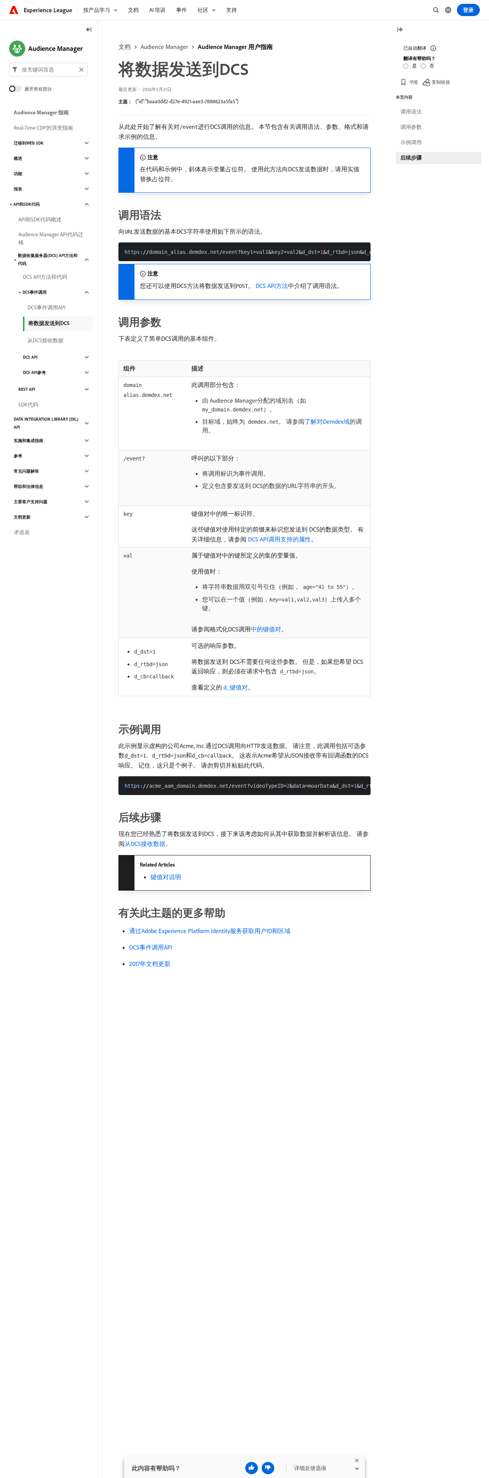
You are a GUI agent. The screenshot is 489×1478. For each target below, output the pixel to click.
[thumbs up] (251, 1468)
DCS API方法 (272, 285)
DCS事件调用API (150, 947)
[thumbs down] (268, 1468)
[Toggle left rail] (89, 30)
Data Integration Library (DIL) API (46, 423)
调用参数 (411, 127)
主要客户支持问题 (30, 501)
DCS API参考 (34, 372)
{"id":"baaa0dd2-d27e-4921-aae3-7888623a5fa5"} (187, 101)
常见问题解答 (26, 471)
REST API (26, 389)
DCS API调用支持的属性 (278, 539)
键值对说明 (166, 877)
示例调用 (411, 142)
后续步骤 (411, 157)
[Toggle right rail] (399, 30)
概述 (18, 158)
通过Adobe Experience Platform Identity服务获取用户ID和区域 (209, 931)
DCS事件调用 (35, 292)
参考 (18, 456)
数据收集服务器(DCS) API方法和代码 (48, 259)
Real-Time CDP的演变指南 (43, 127)
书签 (413, 82)
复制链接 (441, 82)
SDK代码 (28, 404)
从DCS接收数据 (145, 843)
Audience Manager (164, 46)
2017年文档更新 (149, 963)
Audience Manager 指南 (41, 112)
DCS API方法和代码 (45, 276)
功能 (18, 173)
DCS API (30, 357)
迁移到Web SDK (29, 143)
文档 (124, 46)
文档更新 (22, 517)
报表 (18, 189)
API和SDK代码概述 (40, 219)
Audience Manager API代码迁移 (50, 238)
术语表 (22, 532)
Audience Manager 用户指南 (235, 46)
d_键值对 (235, 687)
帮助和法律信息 (28, 486)
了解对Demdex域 (327, 421)
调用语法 (411, 111)
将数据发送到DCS (49, 323)
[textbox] (48, 69)
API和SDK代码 (26, 204)
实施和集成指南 (28, 440)
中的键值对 (266, 629)
